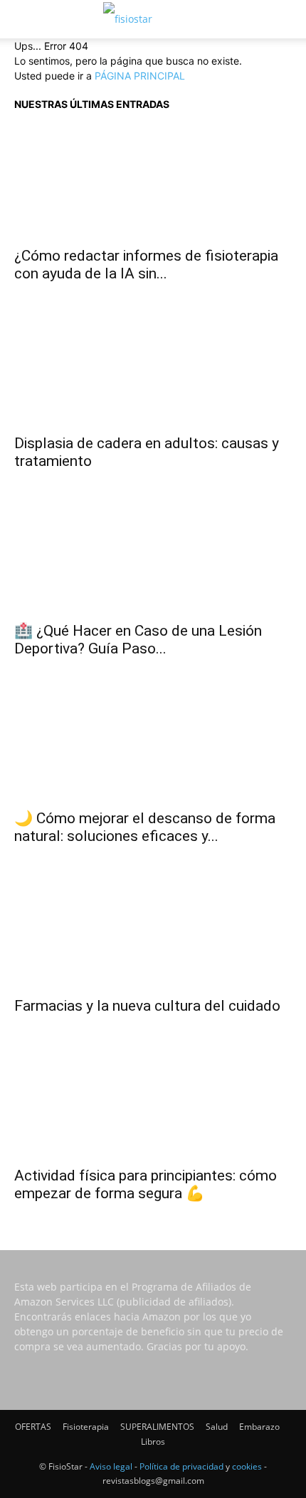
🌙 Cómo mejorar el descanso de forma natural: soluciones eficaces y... (144, 827)
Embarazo (259, 1427)
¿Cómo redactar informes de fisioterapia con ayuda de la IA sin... (146, 264)
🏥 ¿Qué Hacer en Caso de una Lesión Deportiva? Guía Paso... (138, 639)
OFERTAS (33, 1427)
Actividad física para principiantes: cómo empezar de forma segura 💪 (145, 1184)
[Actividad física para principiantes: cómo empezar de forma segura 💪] (153, 1101)
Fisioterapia (86, 1427)
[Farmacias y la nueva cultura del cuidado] (153, 931)
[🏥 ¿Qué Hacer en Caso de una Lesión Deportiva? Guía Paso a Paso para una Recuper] (153, 556)
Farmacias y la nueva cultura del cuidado (147, 1005)
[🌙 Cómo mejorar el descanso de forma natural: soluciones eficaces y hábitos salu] (153, 743)
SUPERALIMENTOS (157, 1427)
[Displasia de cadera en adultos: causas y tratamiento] (153, 368)
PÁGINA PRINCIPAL (140, 76)
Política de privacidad (181, 1466)
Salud (217, 1427)
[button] (24, 19)
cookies (247, 1466)
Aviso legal (111, 1466)
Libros (153, 1441)
